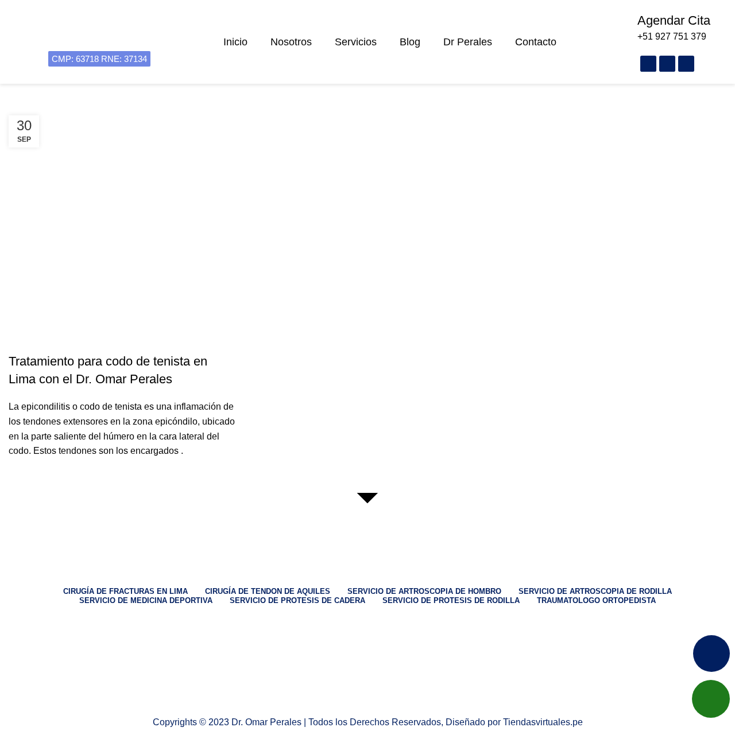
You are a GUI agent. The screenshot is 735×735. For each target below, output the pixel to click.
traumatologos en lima (60, 341)
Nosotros (291, 42)
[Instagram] (667, 64)
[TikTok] (367, 681)
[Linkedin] (367, 695)
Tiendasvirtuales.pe (543, 722)
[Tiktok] (686, 64)
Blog (410, 42)
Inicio (235, 42)
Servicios (356, 42)
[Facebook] (648, 64)
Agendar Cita (673, 20)
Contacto (535, 42)
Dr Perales (467, 42)
